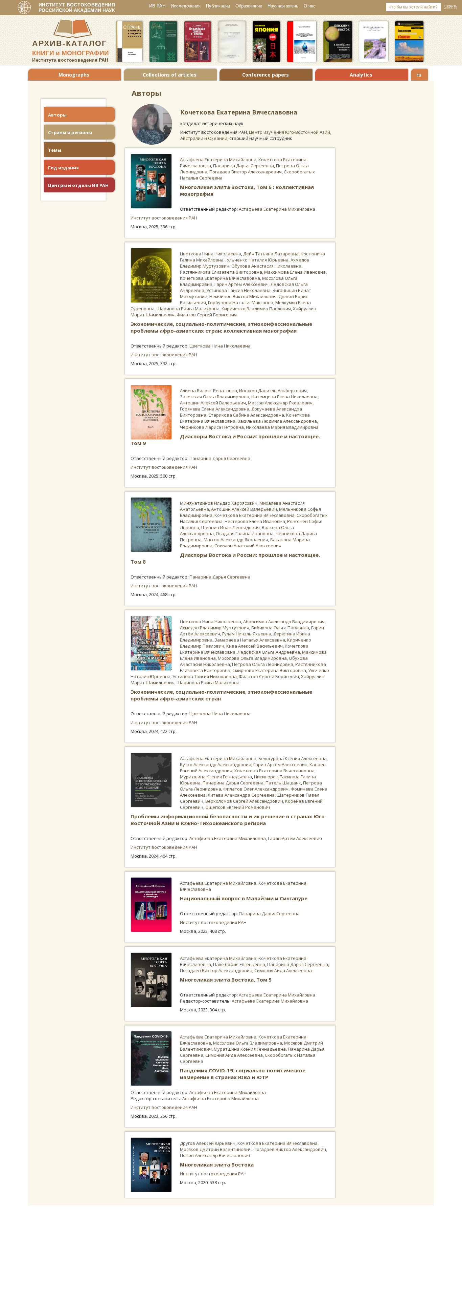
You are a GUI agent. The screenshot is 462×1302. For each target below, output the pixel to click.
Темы (54, 150)
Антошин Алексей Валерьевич (213, 403)
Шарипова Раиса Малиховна (188, 309)
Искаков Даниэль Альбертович (273, 390)
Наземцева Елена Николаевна (284, 397)
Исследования (186, 5)
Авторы (57, 115)
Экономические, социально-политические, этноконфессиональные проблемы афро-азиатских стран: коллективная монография (221, 327)
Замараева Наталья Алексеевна (249, 640)
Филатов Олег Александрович (255, 789)
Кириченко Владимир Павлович (256, 309)
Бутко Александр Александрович (215, 764)
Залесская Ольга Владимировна (214, 397)
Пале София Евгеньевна (239, 964)
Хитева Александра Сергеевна (241, 795)
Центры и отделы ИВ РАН (78, 185)
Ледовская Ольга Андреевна (268, 652)
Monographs (74, 74)
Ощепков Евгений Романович (237, 807)
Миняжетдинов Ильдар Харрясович (218, 503)
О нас (310, 5)
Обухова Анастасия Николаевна (266, 266)
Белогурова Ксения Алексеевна (292, 758)
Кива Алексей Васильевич (254, 646)
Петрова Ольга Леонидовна (262, 664)
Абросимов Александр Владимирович (284, 621)
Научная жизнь (283, 5)
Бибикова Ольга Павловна (280, 628)
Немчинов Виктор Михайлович (243, 296)
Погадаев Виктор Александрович (245, 172)
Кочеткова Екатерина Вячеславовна (220, 278)
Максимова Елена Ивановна (295, 272)
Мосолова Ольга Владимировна (252, 658)
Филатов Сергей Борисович (207, 315)
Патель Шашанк (283, 783)
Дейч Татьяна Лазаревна (271, 254)
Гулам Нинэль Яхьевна (246, 634)
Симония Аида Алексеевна (283, 970)
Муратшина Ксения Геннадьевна (216, 777)
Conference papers (265, 74)
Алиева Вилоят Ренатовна (208, 390)
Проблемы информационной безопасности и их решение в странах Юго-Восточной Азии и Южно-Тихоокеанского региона (229, 819)
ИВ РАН (157, 5)
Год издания (63, 168)
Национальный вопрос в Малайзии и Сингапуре (243, 898)
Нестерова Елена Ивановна (255, 521)
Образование (248, 5)
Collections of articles (170, 74)
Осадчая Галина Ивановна (245, 533)
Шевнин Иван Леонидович (230, 527)
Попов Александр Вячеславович (215, 1155)
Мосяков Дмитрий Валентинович (216, 1149)
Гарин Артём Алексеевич (241, 284)
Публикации (218, 5)
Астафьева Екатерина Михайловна (218, 159)
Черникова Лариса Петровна (212, 427)
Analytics (361, 74)
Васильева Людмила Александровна (277, 421)
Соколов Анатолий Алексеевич (247, 546)
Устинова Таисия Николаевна (238, 290)
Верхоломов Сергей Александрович (244, 801)
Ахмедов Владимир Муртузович (214, 628)
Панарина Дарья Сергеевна (243, 166)
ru (418, 74)
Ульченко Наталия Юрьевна (257, 260)
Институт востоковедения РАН (164, 218)
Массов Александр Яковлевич (280, 403)
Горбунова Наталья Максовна (240, 302)
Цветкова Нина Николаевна (210, 254)
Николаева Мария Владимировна (282, 427)
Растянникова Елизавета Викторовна (221, 272)
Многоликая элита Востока (217, 1164)
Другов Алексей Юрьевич (207, 1143)
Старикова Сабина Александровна (246, 415)
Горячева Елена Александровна (214, 409)
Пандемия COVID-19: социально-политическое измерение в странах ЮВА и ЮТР (242, 1073)
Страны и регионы (70, 132)
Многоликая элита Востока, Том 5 (226, 979)
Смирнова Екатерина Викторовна (269, 670)
